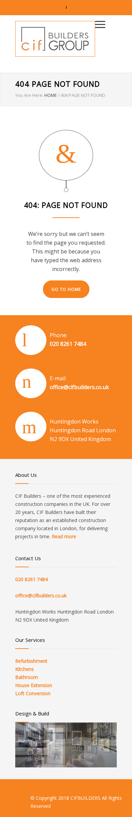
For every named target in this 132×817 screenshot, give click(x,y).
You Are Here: (29, 95)
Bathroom (26, 677)
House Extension (33, 685)
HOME (50, 95)
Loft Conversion (32, 693)
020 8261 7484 (68, 344)
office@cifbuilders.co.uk (79, 387)
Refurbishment (31, 661)
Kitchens (24, 669)
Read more (64, 536)
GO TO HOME (66, 289)
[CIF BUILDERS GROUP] (55, 39)
